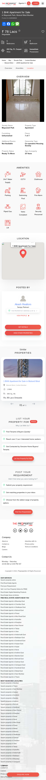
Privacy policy (29, 544)
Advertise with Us (30, 541)
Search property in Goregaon (10, 762)
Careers (4, 549)
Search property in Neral (9, 719)
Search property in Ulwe (9, 744)
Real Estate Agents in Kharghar (11, 622)
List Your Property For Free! (23, 458)
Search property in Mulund (9, 731)
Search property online (8, 580)
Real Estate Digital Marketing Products (13, 592)
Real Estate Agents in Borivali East (12, 659)
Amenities (19, 68)
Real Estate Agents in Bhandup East (13, 601)
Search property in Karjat (9, 716)
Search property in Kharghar (10, 713)
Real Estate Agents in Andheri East (12, 653)
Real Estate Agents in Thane (10, 677)
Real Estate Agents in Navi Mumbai (12, 674)
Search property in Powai (9, 725)
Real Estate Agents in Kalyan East (12, 644)
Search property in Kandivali (10, 707)
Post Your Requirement (23, 512)
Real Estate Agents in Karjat (10, 647)
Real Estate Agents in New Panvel (12, 625)
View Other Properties (23, 333)
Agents (22, 3)
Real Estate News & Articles (10, 595)
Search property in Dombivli (10, 695)
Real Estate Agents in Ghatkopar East (13, 607)
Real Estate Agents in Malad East (12, 671)
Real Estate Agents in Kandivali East (13, 668)
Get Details (23, 327)
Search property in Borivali (9, 704)
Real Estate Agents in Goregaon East (13, 665)
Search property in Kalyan (9, 692)
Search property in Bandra (9, 698)
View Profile (22, 316)
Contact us (5, 544)
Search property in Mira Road (10, 722)
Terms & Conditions (31, 547)
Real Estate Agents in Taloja (10, 628)
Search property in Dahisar (10, 737)
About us (5, 541)
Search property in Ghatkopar (10, 734)
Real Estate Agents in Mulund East (12, 610)
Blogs (4, 547)
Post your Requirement (8, 586)
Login (36, 3)
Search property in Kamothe (10, 750)
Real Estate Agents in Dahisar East (12, 662)
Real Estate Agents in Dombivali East (13, 641)
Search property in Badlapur (10, 756)
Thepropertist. (22, 571)
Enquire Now (23, 774)
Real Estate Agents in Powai (10, 613)
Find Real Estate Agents (9, 583)
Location (30, 68)
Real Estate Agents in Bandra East (12, 656)
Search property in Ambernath (10, 753)
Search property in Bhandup (10, 759)
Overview (8, 68)
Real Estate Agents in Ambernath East (13, 634)
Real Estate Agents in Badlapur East (13, 637)
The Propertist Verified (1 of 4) (23, 311)
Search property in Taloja (9, 746)
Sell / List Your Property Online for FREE (14, 589)
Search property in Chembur (10, 740)
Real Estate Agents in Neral (10, 650)
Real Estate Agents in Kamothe (11, 619)
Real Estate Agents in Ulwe (10, 631)
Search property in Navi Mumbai (11, 689)
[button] (23, 255)
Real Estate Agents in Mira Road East (13, 616)
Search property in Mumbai (10, 683)
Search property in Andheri (9, 701)
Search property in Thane (9, 686)
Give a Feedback (6, 777)
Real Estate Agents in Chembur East (13, 604)
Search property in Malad (9, 728)
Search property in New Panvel (11, 710)
